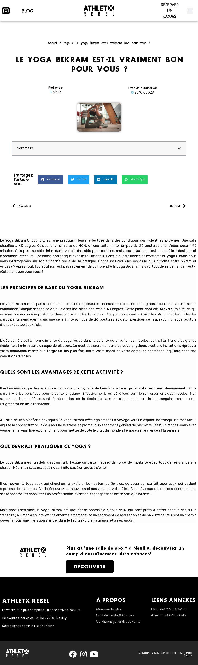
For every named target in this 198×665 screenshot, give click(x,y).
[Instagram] (83, 654)
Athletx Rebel (26, 600)
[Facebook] (72, 654)
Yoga (66, 43)
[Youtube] (94, 654)
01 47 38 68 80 (13, 633)
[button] (190, 11)
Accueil (52, 43)
